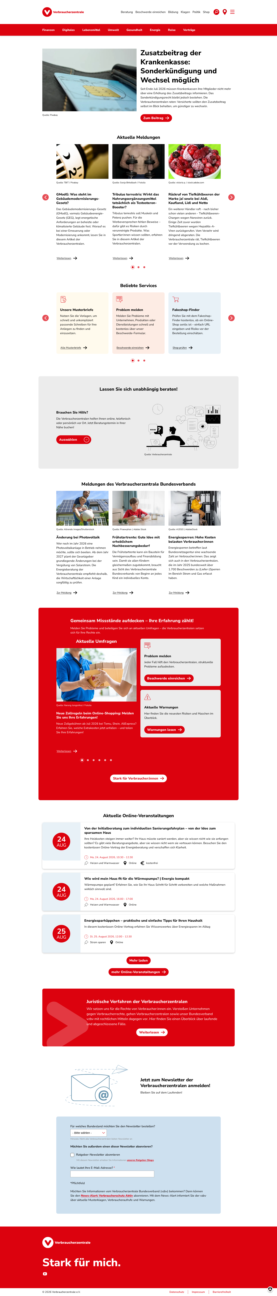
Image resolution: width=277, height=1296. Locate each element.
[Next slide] (231, 197)
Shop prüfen (180, 347)
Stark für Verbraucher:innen (135, 778)
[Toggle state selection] (225, 12)
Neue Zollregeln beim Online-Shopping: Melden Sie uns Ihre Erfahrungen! (95, 715)
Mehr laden (138, 960)
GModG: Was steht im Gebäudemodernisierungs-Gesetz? (77, 198)
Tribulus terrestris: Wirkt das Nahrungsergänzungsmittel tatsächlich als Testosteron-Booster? (135, 200)
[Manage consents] (270, 1289)
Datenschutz (176, 1292)
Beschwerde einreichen (130, 347)
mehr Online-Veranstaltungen (135, 972)
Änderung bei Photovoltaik (78, 537)
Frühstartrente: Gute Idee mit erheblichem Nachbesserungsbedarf (136, 541)
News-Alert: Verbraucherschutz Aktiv (107, 1196)
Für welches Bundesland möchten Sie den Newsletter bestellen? (112, 1126)
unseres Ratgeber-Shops (140, 1160)
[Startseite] (63, 12)
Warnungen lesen (161, 729)
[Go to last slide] (45, 197)
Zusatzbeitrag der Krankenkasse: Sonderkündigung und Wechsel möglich (178, 66)
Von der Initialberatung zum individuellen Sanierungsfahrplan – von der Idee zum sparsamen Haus (150, 830)
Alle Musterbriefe (70, 347)
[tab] (133, 267)
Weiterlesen (149, 1032)
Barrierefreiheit (222, 1292)
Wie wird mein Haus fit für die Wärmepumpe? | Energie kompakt (136, 878)
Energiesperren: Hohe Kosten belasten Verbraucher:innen (192, 539)
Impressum (198, 1292)
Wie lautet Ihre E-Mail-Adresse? (91, 1168)
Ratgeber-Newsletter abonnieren (98, 1155)
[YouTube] (45, 1274)
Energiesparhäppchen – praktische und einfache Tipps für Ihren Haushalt (143, 920)
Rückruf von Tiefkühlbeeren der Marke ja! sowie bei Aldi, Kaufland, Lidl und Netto (194, 198)
